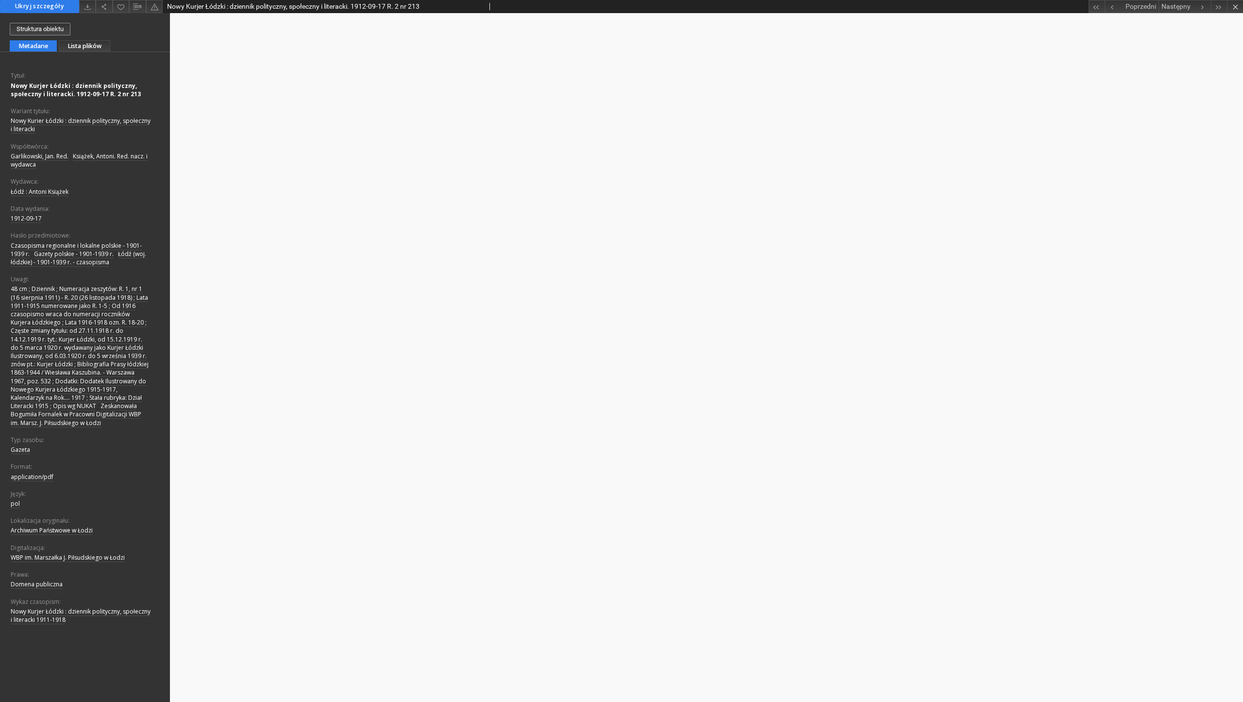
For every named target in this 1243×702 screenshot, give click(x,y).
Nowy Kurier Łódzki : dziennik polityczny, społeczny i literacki (81, 125)
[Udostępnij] (104, 6)
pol (15, 503)
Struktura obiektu (40, 29)
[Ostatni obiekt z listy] (1219, 6)
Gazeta (20, 449)
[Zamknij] (1235, 6)
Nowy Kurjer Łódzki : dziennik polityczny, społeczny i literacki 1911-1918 (81, 615)
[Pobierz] (87, 6)
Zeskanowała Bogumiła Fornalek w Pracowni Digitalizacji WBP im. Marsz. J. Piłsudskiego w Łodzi (76, 414)
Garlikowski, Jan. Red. (39, 156)
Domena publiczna (37, 584)
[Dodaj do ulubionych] (121, 6)
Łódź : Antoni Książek (39, 192)
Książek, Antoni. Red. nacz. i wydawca (79, 160)
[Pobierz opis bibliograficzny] (137, 7)
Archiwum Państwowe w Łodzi (52, 530)
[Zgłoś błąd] (154, 6)
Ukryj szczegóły (39, 6)
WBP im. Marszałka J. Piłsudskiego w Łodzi (68, 557)
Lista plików (84, 46)
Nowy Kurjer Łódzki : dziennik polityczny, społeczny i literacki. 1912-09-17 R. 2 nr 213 (76, 90)
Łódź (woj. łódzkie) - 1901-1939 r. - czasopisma (78, 258)
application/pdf (32, 477)
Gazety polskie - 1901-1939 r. (74, 254)
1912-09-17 (26, 218)
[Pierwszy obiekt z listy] (1097, 6)
